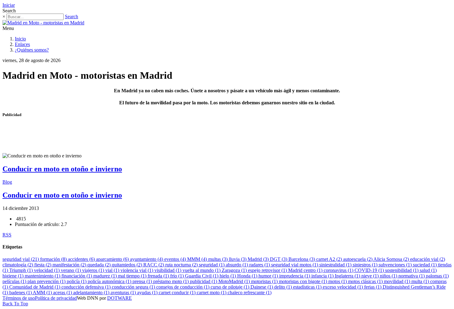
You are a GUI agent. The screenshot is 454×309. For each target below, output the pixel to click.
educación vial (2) (427, 259)
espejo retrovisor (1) (268, 270)
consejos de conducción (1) (183, 287)
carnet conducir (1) (178, 292)
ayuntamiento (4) (147, 259)
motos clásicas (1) (366, 281)
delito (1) (283, 287)
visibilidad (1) (168, 270)
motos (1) (338, 281)
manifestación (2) (70, 264)
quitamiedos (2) (127, 264)
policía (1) (77, 281)
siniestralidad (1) (336, 264)
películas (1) (14, 281)
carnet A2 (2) (329, 259)
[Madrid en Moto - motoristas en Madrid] (43, 22)
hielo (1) (228, 275)
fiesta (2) (43, 264)
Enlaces (22, 44)
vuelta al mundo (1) (202, 270)
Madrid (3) (259, 259)
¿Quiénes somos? (32, 49)
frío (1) (177, 275)
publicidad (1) (204, 281)
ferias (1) (373, 287)
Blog (7, 182)
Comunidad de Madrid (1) (35, 287)
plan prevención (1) (47, 281)
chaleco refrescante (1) (249, 292)
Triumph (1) (21, 270)
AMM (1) (43, 292)
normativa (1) (412, 275)
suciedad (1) (425, 264)
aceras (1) (63, 292)
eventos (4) (175, 259)
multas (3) (218, 259)
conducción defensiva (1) (86, 287)
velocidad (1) (47, 270)
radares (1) (260, 264)
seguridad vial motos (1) (295, 264)
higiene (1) (13, 275)
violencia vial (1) (137, 270)
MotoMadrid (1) (234, 281)
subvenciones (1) (396, 264)
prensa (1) (142, 281)
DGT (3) (279, 259)
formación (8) (54, 259)
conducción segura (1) (134, 287)
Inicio (20, 38)
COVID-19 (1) (370, 270)
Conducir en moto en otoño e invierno (62, 169)
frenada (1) (159, 275)
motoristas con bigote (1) (303, 281)
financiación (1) (77, 275)
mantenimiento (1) (43, 275)
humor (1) (269, 275)
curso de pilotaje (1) (230, 287)
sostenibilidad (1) (402, 270)
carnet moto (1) (212, 292)
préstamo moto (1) (171, 281)
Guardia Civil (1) (202, 275)
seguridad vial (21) (21, 259)
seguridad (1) (212, 264)
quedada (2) (99, 264)
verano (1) (71, 270)
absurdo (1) (237, 264)
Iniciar (8, 5)
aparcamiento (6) (113, 259)
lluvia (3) (238, 259)
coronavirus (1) (339, 270)
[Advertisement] (114, 138)
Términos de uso (18, 298)
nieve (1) (370, 275)
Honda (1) (248, 275)
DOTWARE (119, 298)
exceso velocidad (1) (343, 287)
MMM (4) (197, 259)
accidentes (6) (82, 259)
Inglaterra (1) (348, 275)
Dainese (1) (262, 287)
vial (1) (112, 270)
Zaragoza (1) (235, 270)
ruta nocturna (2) (182, 264)
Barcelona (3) (302, 259)
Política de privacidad (56, 298)
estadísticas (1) (308, 287)
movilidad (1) (397, 281)
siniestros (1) (366, 264)
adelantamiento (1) (92, 292)
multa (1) (420, 281)
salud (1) (428, 270)
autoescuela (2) (358, 259)
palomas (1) (437, 275)
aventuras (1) (124, 292)
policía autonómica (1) (110, 281)
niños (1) (389, 275)
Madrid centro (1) (306, 270)
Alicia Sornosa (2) (391, 259)
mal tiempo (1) (133, 275)
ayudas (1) (148, 292)
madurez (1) (105, 275)
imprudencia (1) (295, 275)
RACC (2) (154, 264)
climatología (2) (18, 264)
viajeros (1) (93, 270)
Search (71, 16)
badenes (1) (21, 292)
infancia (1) (323, 275)
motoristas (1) (265, 281)
